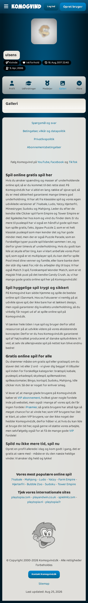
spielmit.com (66, 497)
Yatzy (52, 479)
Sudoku (50, 484)
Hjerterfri (18, 484)
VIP (71, 430)
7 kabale (16, 479)
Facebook (57, 162)
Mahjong (31, 479)
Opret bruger (72, 6)
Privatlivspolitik (44, 139)
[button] (79, 85)
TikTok (73, 162)
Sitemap (44, 583)
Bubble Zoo (34, 484)
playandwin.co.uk (44, 497)
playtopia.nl (35, 502)
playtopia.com (20, 497)
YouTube (43, 162)
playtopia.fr (53, 502)
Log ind (51, 6)
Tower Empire (67, 484)
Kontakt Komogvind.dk (44, 574)
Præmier (31, 407)
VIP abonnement (29, 397)
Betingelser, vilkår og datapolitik (44, 131)
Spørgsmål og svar (44, 123)
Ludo (42, 479)
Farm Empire (66, 479)
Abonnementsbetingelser (44, 147)
